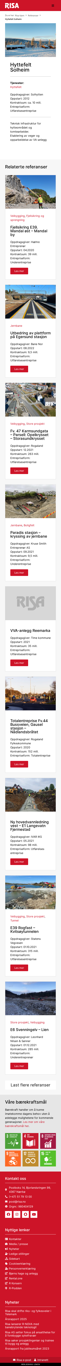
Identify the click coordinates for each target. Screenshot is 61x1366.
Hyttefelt (16, 87)
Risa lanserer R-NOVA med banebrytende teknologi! (22, 1325)
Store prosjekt (35, 423)
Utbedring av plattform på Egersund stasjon (30, 335)
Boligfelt (29, 525)
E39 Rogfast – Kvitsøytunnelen (24, 930)
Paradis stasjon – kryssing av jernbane (28, 534)
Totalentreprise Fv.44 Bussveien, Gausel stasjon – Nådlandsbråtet (29, 726)
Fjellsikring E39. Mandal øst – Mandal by (28, 231)
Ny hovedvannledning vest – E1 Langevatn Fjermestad (29, 826)
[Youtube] (33, 1214)
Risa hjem (19, 15)
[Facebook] (8, 1214)
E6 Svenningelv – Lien (29, 1029)
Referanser (33, 15)
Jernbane (16, 325)
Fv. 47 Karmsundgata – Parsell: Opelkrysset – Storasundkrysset (29, 435)
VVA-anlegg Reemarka (30, 630)
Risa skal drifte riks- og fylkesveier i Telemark (28, 1312)
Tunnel (14, 920)
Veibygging (17, 216)
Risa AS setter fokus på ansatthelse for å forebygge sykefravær (30, 1334)
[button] (53, 6)
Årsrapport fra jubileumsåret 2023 (27, 1348)
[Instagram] (17, 1214)
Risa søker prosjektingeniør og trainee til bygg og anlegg (29, 1342)
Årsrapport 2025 (16, 1319)
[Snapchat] (25, 1214)
